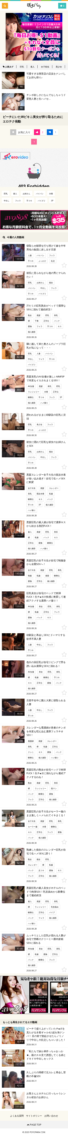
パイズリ (41, 200)
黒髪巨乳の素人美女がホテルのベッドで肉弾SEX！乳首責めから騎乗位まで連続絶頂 (46, 891)
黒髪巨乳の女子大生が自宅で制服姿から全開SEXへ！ (46, 562)
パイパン (39, 193)
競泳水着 (40, 493)
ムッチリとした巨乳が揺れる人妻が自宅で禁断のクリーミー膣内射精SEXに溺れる (46, 939)
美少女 (59, 66)
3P (52, 200)
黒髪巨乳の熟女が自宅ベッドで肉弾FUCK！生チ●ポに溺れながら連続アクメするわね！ (46, 773)
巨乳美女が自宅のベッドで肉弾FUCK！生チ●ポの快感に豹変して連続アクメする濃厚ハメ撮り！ (46, 596)
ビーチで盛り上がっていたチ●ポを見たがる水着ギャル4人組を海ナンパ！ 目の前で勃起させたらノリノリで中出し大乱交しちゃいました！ (46, 1034)
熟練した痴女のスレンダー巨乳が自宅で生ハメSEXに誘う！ (46, 851)
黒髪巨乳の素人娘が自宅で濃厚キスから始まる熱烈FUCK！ (46, 524)
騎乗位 (31, 397)
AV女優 (31, 386)
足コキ (41, 870)
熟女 (30, 315)
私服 (51, 493)
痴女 (51, 282)
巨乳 (22, 66)
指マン (54, 788)
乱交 (53, 261)
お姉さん (26, 193)
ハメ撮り (44, 402)
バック (57, 320)
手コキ (29, 200)
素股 (47, 575)
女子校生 (45, 66)
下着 (37, 320)
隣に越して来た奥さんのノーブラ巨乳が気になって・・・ (46, 345)
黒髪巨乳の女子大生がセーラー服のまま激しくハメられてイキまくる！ (46, 813)
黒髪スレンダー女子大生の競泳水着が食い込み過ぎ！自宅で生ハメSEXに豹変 (46, 478)
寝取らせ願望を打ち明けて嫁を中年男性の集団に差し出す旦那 (46, 247)
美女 (41, 606)
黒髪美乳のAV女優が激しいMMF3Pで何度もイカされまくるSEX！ (45, 378)
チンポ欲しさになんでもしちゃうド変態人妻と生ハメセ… (46, 96)
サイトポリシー (34, 1116)
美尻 (56, 532)
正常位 (46, 320)
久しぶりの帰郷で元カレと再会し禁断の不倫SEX (46, 1074)
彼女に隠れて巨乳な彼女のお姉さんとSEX (46, 443)
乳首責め (55, 907)
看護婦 (31, 741)
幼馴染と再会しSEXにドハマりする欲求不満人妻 (45, 636)
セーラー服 (32, 826)
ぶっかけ (42, 261)
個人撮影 (32, 331)
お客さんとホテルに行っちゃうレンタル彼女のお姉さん (46, 1095)
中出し (6, 200)
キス (60, 326)
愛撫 (30, 326)
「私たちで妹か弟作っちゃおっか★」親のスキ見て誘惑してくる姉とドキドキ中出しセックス (46, 1054)
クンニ (31, 752)
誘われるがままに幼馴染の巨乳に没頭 (46, 416)
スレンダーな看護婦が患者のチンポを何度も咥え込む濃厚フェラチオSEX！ (46, 731)
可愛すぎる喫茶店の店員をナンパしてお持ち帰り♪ (46, 75)
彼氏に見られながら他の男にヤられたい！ (46, 274)
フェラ (18, 200)
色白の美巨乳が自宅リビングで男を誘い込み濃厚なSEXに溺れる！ (46, 664)
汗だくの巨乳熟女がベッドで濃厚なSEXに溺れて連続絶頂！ (46, 307)
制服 (30, 575)
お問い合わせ (51, 1116)
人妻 (30, 255)
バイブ (52, 912)
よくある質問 (17, 1116)
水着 (51, 193)
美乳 (56, 315)
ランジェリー (33, 391)
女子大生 (32, 488)
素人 (32, 66)
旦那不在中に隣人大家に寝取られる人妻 (46, 702)
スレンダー (54, 488)
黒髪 (38, 315)
